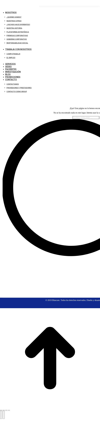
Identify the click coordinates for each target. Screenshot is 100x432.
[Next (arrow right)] (4, 415)
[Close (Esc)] (1, 410)
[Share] (4, 410)
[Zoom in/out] (9, 410)
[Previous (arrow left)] (1, 415)
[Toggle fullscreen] (6, 410)
